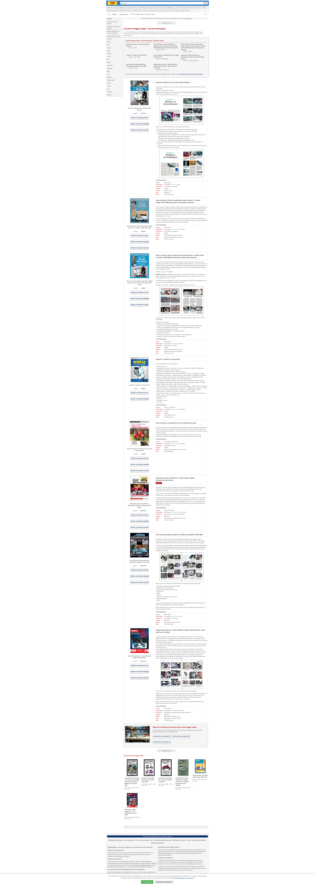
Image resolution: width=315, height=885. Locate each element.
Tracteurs (190, 7)
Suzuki (108, 86)
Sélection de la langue (116, 840)
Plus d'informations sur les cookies (184, 878)
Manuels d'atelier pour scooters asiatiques (113, 32)
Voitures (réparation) (120, 7)
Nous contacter (145, 840)
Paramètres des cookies (199, 840)
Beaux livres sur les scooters (112, 22)
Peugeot (109, 77)
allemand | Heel (136, 66)
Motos (159, 7)
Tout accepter (147, 882)
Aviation (145, 10)
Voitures (109, 7)
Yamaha (109, 95)
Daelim (109, 48)
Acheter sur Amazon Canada (139, 130)
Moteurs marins (184, 10)
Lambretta (110, 65)
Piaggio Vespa (124, 14)
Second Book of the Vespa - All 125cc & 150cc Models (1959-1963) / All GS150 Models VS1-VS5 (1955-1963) (132, 781)
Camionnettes (142, 7)
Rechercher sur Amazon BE (181, 736)
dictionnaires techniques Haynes (140, 865)
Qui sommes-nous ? (129, 840)
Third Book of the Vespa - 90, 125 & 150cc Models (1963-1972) (166, 779)
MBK (108, 71)
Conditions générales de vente (162, 840)
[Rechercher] (206, 3)
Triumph (109, 92)
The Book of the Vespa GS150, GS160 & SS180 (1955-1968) (148, 779)
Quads (184, 7)
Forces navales (169, 10)
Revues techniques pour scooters (113, 27)
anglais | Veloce (166, 46)
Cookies (188, 840)
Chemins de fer (136, 10)
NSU (108, 74)
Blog (138, 840)
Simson (109, 83)
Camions (197, 7)
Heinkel (109, 53)
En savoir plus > (188, 18)
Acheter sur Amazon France (139, 117)
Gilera (108, 50)
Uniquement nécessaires (164, 882)
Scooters (178, 7)
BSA (108, 45)
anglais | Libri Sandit (136, 56)
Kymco (109, 62)
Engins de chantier (112, 10)
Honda (109, 56)
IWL (108, 59)
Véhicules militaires (125, 10)
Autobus (204, 7)
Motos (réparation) (168, 7)
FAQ (151, 840)
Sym (108, 89)
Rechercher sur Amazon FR (162, 736)
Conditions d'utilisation (157, 843)
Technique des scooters (113, 36)
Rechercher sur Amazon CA (162, 742)
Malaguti (109, 68)
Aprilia (108, 42)
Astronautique (153, 10)
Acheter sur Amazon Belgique (140, 123)
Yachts (177, 10)
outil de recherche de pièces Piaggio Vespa (191, 74)
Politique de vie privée (179, 840)
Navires (161, 10)
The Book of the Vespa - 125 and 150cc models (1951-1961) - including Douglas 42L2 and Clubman (182, 781)
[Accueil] (109, 14)
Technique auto (151, 7)
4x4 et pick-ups (131, 7)
